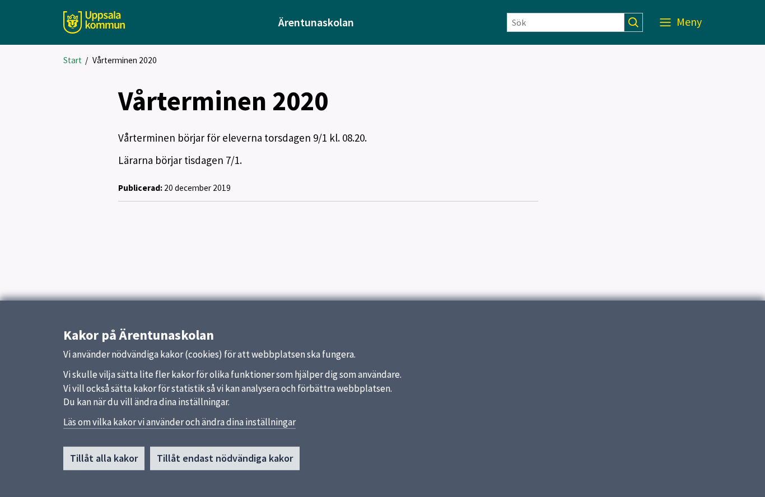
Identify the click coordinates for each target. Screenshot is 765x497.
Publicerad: (140, 187)
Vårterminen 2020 (124, 60)
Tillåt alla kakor (104, 458)
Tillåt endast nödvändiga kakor (225, 458)
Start (72, 60)
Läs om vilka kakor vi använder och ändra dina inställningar (179, 422)
